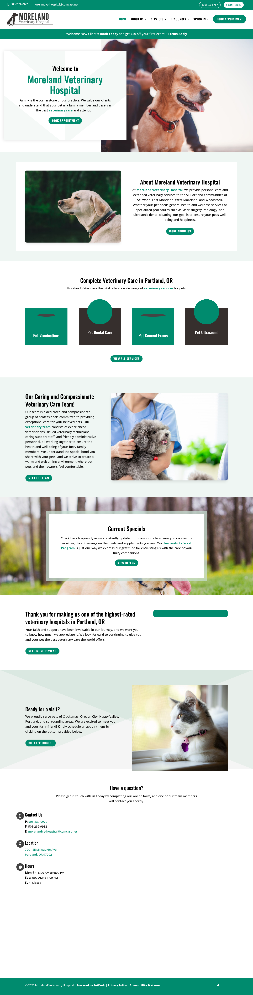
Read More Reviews (42, 651)
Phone (98, 834)
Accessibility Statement (146, 985)
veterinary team (38, 427)
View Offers (126, 563)
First (124, 819)
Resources (178, 19)
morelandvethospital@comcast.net (52, 831)
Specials (199, 19)
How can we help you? (111, 844)
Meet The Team (38, 478)
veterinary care (61, 110)
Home (123, 19)
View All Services (126, 358)
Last (124, 824)
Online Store (233, 4)
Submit (104, 854)
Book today (109, 34)
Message (100, 849)
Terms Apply (177, 34)
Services (157, 19)
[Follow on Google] (225, 985)
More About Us (180, 231)
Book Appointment (230, 19)
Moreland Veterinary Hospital (159, 190)
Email (99, 829)
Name (99, 814)
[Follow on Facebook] (218, 985)
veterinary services (158, 288)
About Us (137, 19)
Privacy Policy (117, 985)
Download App (210, 4)
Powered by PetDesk (91, 985)
